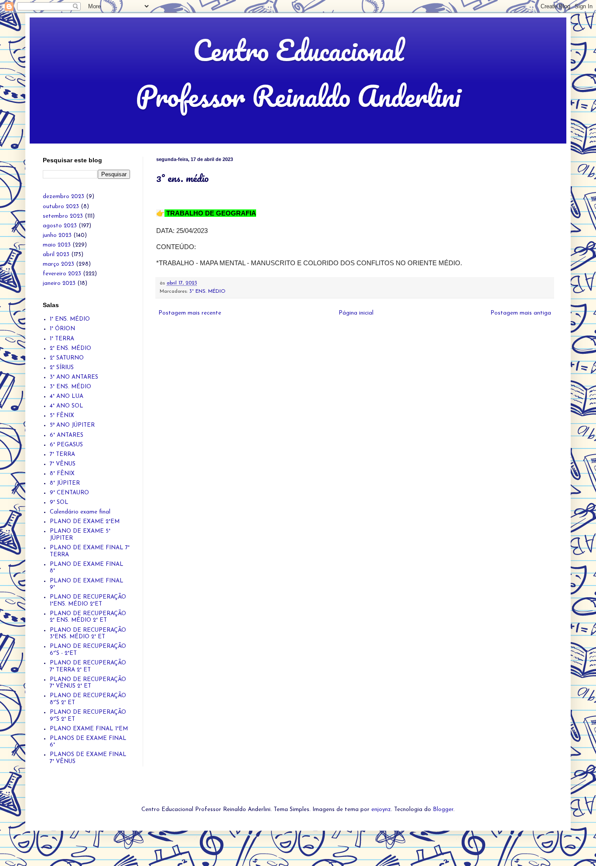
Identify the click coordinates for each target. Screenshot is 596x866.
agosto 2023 (60, 226)
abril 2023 (56, 254)
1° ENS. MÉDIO (70, 319)
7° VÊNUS (62, 464)
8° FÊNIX (62, 473)
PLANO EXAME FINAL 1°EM (89, 729)
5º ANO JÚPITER (72, 425)
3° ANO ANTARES (74, 377)
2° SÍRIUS (62, 367)
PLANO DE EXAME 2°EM (85, 521)
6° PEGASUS (66, 445)
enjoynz (381, 809)
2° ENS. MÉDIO (70, 348)
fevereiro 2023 (62, 274)
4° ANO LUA (66, 396)
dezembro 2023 (63, 196)
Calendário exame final (80, 512)
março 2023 (58, 264)
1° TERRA (62, 339)
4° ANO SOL (66, 406)
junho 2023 (57, 235)
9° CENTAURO (69, 493)
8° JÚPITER (65, 483)
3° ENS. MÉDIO (207, 291)
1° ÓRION (62, 329)
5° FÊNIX (62, 415)
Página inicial (356, 313)
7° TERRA (62, 454)
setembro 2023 (63, 216)
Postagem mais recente (189, 313)
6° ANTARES (66, 435)
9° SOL (59, 502)
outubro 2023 (61, 206)
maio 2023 (57, 245)
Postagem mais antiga (520, 313)
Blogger (443, 809)
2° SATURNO (67, 358)
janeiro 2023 (59, 283)
